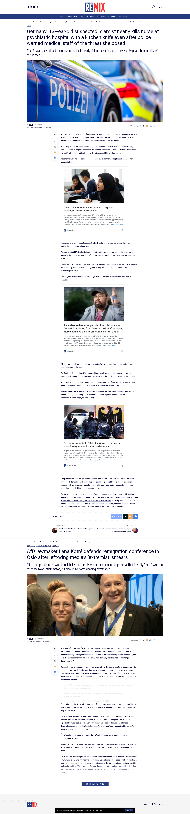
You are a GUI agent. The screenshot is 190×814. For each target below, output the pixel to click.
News (29, 26)
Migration (41, 546)
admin (31, 125)
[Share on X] (143, 126)
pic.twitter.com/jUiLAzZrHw (72, 696)
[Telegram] (37, 7)
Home (29, 22)
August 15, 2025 (102, 701)
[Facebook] (28, 7)
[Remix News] (95, 7)
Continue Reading (95, 784)
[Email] (147, 126)
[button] (129, 810)
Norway (55, 546)
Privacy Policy (84, 810)
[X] (31, 7)
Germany (31, 546)
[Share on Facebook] (140, 126)
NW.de (77, 252)
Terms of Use (97, 810)
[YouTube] (34, 7)
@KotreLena (85, 685)
